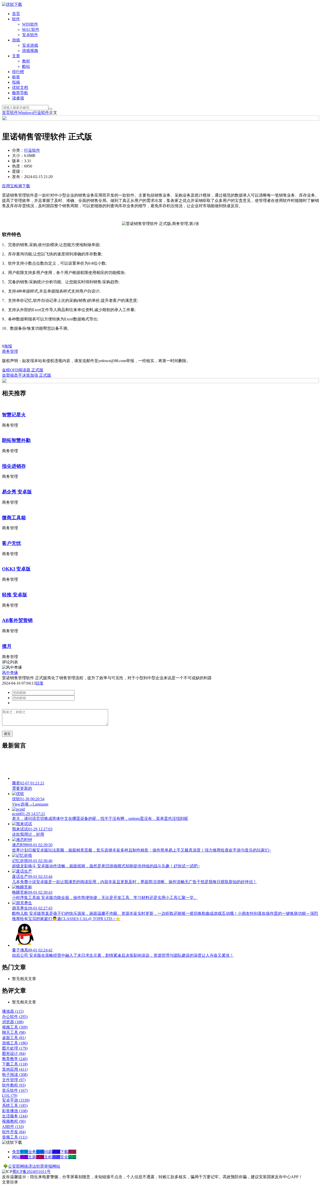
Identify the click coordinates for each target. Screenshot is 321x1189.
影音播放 (15, 1111)
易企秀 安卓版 (17, 491)
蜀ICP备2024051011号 (31, 1171)
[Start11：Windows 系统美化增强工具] (160, 382)
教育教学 (15, 1059)
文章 (16, 56)
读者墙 (18, 98)
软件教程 (14, 1085)
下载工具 (15, 1064)
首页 (16, 14)
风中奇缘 (10, 672)
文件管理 (14, 1080)
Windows (25, 112)
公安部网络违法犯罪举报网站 (34, 1166)
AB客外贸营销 (17, 620)
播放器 (13, 1011)
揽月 (7, 646)
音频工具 (14, 1137)
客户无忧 (11, 543)
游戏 (16, 40)
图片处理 (15, 1048)
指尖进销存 (14, 466)
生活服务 (15, 1116)
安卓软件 (30, 35)
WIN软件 (30, 24)
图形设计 (14, 1053)
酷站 (26, 66)
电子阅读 (15, 1074)
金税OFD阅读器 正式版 (22, 370)
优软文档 (20, 87)
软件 (16, 19)
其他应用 (15, 1069)
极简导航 (20, 93)
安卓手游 (16, 1100)
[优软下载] (12, 4)
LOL (9, 1095)
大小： (18, 155)
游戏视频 (30, 50)
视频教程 (14, 1121)
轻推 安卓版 (14, 594)
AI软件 (13, 1126)
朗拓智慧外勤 (16, 440)
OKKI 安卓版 (16, 569)
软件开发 (14, 1132)
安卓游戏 (30, 45)
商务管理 (10, 351)
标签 (16, 77)
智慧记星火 (14, 414)
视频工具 (15, 1027)
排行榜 (18, 72)
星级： (18, 171)
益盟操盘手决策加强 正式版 (26, 375)
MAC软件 (30, 29)
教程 (26, 61)
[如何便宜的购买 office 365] (160, 119)
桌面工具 (14, 1038)
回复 (40, 683)
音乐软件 (15, 1090)
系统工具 (15, 1105)
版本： (18, 161)
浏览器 (13, 1022)
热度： (18, 166)
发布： (18, 177)
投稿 (16, 82)
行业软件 (41, 112)
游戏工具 (15, 1043)
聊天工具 (14, 1032)
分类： (18, 150)
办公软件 (15, 1016)
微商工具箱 (14, 517)
